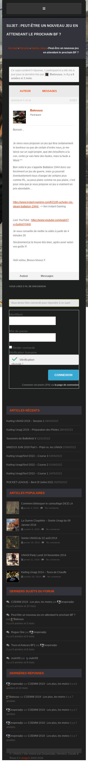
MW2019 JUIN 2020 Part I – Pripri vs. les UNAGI (34, 447)
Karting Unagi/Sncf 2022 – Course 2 (27, 464)
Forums (24, 48)
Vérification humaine (23, 352)
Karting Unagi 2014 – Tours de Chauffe (43, 572)
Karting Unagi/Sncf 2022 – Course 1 (27, 473)
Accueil (13, 48)
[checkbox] (15, 360)
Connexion (63, 375)
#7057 (73, 100)
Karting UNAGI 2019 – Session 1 (25, 421)
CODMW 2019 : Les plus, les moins (31, 601)
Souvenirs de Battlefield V (21, 438)
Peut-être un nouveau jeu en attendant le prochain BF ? (43, 614)
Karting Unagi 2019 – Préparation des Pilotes (32, 429)
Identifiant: (16, 314)
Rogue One (18, 632)
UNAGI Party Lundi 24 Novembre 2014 (43, 555)
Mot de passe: (18, 331)
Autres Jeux (38, 48)
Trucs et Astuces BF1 (23, 645)
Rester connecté (24, 347)
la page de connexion (67, 385)
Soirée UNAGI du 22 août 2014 (39, 538)
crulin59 (16, 658)
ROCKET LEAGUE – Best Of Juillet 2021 (29, 482)
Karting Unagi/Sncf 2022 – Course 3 (27, 456)
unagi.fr (25, 758)
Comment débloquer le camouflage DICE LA (47, 503)
